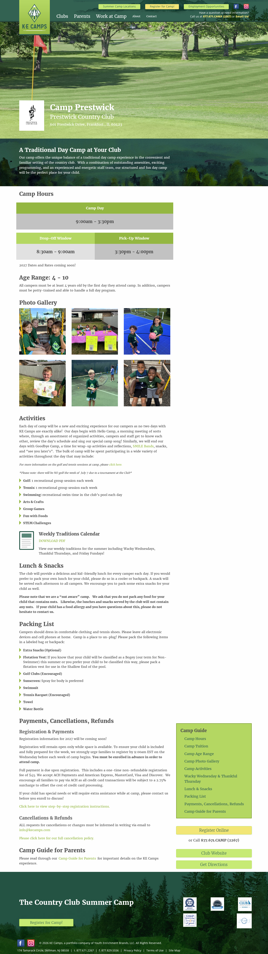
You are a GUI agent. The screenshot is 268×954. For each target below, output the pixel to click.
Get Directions (214, 864)
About (136, 16)
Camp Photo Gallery (201, 761)
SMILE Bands (143, 446)
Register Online (214, 830)
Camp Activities (197, 768)
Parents (82, 16)
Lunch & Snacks (198, 789)
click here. (115, 464)
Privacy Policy (132, 950)
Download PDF (52, 541)
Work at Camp (111, 16)
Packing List (195, 796)
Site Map (174, 950)
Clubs (62, 16)
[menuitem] (65, 16)
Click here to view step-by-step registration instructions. (64, 806)
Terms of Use (155, 950)
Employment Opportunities (206, 6)
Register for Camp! (162, 6)
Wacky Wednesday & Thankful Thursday (210, 779)
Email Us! (242, 16)
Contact (151, 16)
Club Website (214, 853)
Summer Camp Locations (119, 6)
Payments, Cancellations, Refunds (214, 804)
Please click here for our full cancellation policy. (56, 838)
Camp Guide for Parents (205, 811)
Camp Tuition (196, 746)
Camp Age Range (199, 754)
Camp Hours (195, 738)
